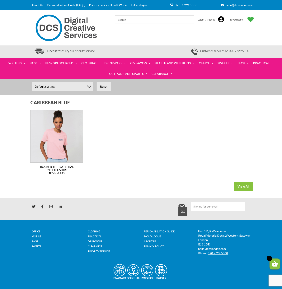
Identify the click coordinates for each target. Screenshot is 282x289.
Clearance (160, 73)
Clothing (88, 63)
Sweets (223, 63)
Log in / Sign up (206, 19)
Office (204, 63)
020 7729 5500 (186, 5)
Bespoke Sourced (59, 63)
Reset (103, 86)
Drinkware (113, 63)
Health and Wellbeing (173, 63)
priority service (85, 51)
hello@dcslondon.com (239, 5)
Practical (261, 63)
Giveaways (138, 63)
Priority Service (99, 251)
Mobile (36, 236)
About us (150, 241)
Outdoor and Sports (126, 73)
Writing (15, 63)
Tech (241, 63)
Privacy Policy (154, 246)
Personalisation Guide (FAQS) (66, 5)
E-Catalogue (139, 5)
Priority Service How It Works (108, 5)
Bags (33, 63)
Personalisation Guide (159, 231)
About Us (37, 5)
